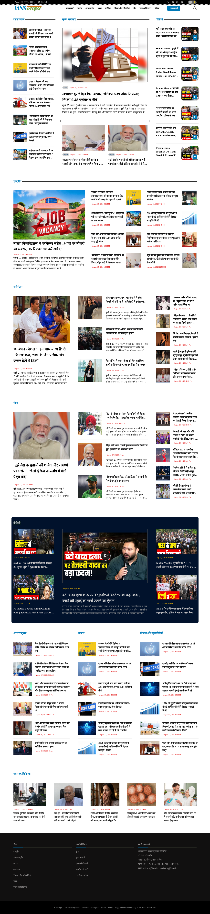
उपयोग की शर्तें (81, 869)
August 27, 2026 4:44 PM (25, 2)
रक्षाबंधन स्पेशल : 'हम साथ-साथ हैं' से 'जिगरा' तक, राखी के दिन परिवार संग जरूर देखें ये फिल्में (39, 355)
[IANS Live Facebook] (171, 2)
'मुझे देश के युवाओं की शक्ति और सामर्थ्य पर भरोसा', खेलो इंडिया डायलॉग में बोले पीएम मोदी (40, 471)
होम (77, 851)
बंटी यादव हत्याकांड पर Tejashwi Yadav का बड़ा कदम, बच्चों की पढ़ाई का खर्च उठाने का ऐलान (101, 598)
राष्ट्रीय (79, 8)
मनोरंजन (108, 8)
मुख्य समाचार (69, 19)
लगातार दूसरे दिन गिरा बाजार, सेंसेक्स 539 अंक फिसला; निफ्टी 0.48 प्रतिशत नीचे (100, 97)
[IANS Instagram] (176, 2)
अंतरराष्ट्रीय (89, 8)
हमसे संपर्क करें (82, 863)
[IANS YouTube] (180, 2)
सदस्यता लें (174, 8)
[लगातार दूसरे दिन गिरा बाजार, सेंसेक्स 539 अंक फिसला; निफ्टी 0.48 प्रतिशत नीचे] (104, 55)
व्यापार (100, 8)
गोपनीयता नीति (82, 875)
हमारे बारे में (80, 857)
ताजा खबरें (70, 8)
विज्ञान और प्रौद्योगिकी (122, 8)
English (44, 2)
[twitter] (167, 2)
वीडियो (157, 8)
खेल (134, 8)
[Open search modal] (195, 8)
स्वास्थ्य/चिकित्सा (145, 8)
